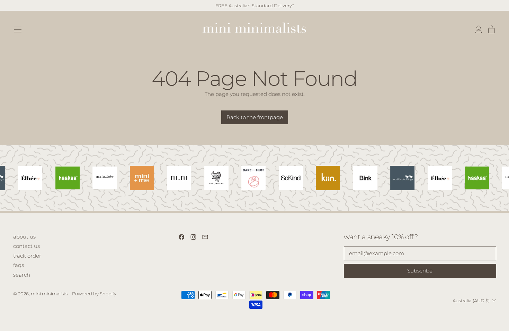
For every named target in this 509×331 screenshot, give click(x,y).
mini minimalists (49, 293)
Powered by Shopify (94, 293)
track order (27, 255)
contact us (26, 246)
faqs (18, 265)
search (21, 274)
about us (24, 236)
